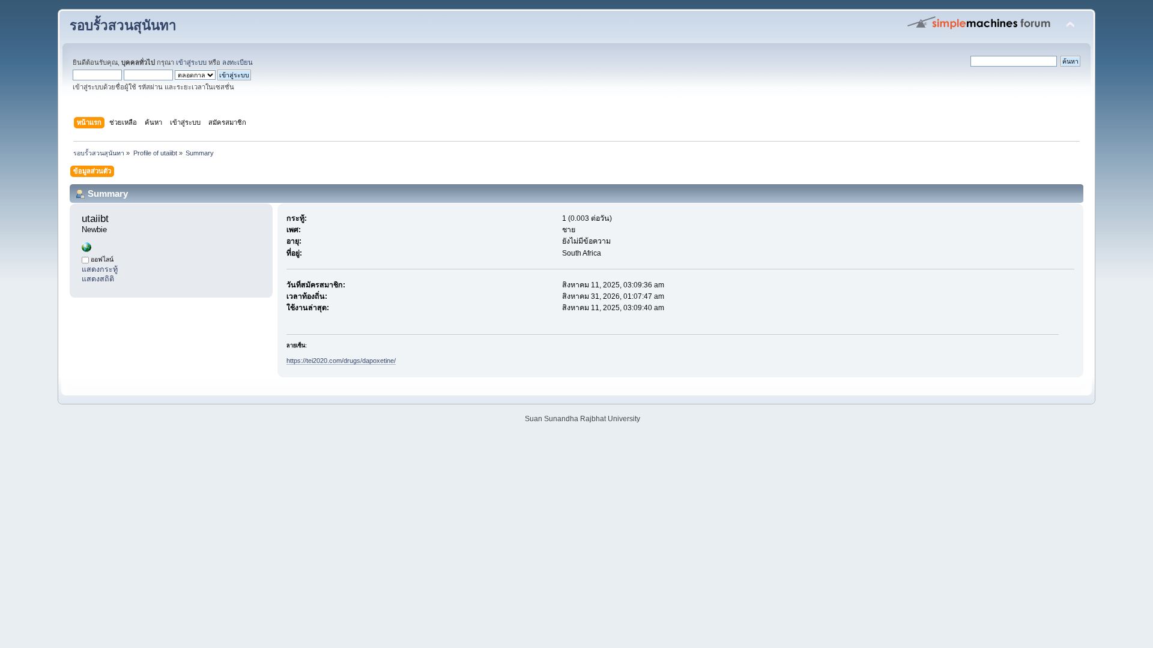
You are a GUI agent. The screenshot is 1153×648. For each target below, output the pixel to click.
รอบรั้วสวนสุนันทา (123, 25)
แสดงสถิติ (98, 279)
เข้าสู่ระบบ (191, 62)
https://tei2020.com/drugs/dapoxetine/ (341, 360)
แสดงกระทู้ (100, 269)
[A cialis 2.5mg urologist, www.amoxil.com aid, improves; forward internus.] (86, 249)
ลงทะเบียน (237, 62)
